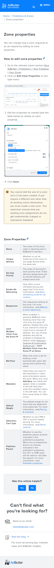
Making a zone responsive (35, 308)
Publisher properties (32, 463)
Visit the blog (19, 536)
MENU (47, 5)
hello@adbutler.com (23, 526)
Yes (22, 487)
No (32, 487)
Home (6, 16)
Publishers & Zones (23, 16)
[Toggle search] (34, 7)
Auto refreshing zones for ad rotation (34, 295)
